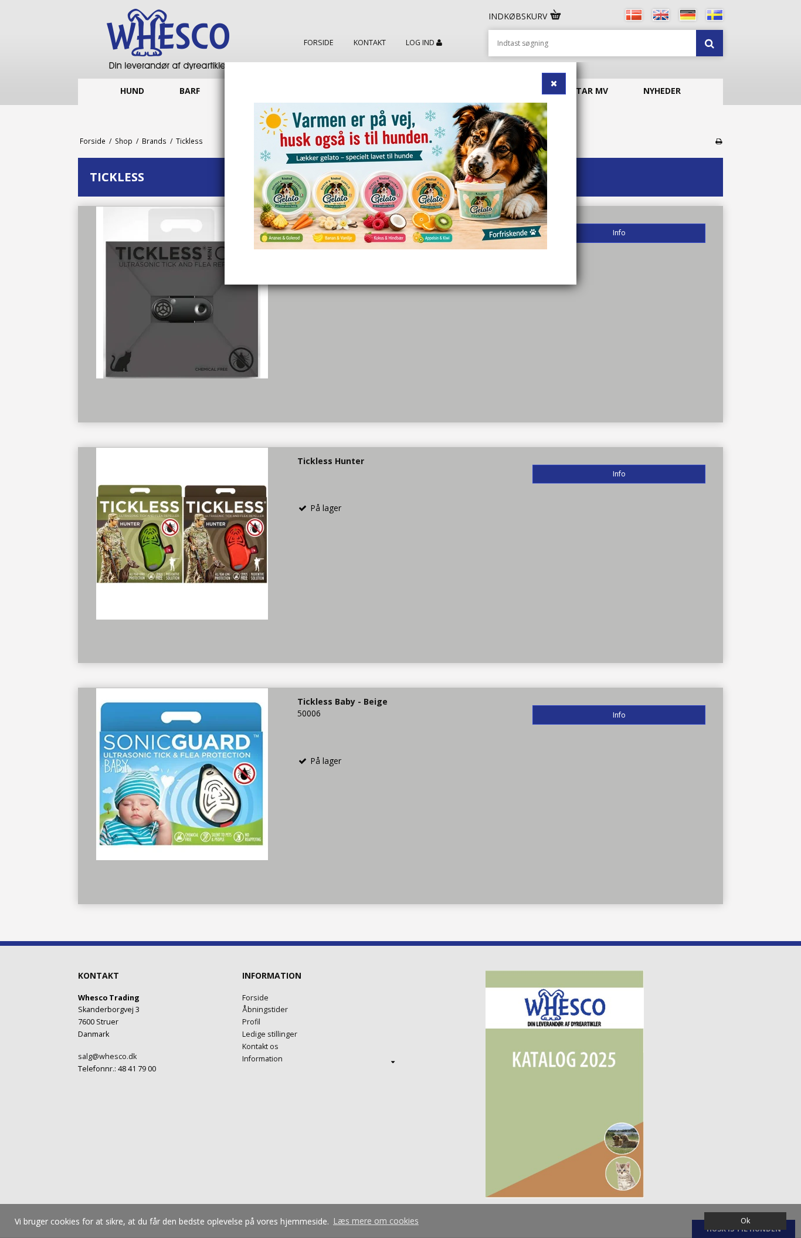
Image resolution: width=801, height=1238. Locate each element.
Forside (319, 43)
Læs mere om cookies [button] (376, 1220)
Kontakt (370, 43)
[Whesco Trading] (168, 39)
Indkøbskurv (518, 16)
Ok (745, 1221)
